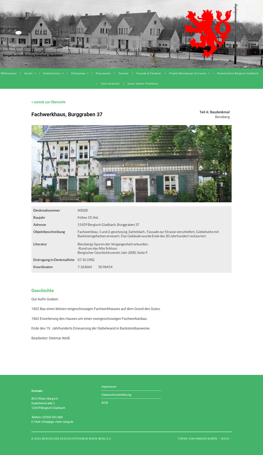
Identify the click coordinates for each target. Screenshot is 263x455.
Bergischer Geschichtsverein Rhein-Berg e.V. (76, 438)
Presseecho (103, 73)
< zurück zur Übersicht (48, 102)
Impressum (108, 386)
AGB (104, 402)
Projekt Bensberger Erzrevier (188, 73)
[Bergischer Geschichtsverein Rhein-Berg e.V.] (208, 34)
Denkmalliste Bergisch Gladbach (238, 73)
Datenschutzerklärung (116, 394)
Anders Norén (206, 438)
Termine (123, 73)
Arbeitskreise (51, 73)
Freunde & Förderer (148, 73)
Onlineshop (78, 73)
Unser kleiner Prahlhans (143, 83)
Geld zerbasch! (110, 83)
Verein (28, 73)
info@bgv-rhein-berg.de (57, 421)
